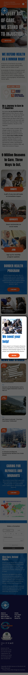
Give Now (14, 355)
